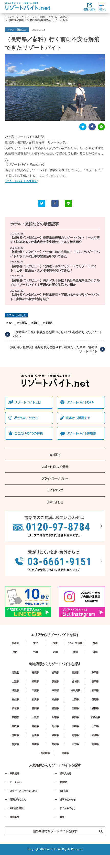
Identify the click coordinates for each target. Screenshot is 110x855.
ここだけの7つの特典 (28, 433)
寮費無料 (14, 773)
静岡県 (35, 708)
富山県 (15, 699)
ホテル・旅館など (25, 223)
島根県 (35, 726)
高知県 (75, 735)
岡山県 (55, 726)
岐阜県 (15, 708)
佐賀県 (15, 744)
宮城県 (75, 672)
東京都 (55, 690)
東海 (95, 643)
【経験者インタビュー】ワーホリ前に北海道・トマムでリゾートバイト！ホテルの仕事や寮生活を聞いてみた (55, 254)
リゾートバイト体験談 (81, 433)
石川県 (35, 699)
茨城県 (55, 681)
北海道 (15, 643)
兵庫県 (55, 717)
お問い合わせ (55, 502)
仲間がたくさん (18, 799)
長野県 (48, 322)
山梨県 (75, 699)
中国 (35, 652)
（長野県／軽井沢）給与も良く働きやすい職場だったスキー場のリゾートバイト (52, 349)
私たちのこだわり (26, 418)
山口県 (95, 726)
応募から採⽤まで (78, 418)
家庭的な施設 (17, 808)
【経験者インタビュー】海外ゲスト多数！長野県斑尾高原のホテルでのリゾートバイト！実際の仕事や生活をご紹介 (55, 282)
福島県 (35, 681)
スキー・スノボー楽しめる (23, 790)
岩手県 (55, 672)
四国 (55, 652)
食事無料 (14, 817)
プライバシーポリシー (55, 478)
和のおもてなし (68, 808)
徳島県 (15, 735)
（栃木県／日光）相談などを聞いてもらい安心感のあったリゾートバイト (57, 334)
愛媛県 (55, 735)
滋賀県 (95, 708)
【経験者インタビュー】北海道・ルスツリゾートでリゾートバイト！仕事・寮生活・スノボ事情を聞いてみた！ (53, 268)
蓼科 (36, 322)
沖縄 (95, 652)
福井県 (55, 699)
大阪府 (35, 717)
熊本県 (55, 744)
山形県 (15, 681)
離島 (62, 817)
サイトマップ (55, 490)
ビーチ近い (15, 782)
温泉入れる (65, 773)
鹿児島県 (45, 753)
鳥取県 (15, 726)
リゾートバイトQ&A (80, 402)
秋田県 (95, 672)
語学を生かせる (68, 799)
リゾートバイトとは (27, 402)
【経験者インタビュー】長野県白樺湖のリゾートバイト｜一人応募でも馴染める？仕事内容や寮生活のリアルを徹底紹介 (55, 240)
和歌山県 (95, 717)
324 (10, 322)
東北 (35, 643)
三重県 (75, 708)
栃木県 (75, 681)
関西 (15, 652)
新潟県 (95, 690)
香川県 (35, 735)
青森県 (35, 672)
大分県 (75, 744)
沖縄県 (65, 753)
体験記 (22, 322)
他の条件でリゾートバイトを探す (55, 831)
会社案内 (55, 454)
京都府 (15, 717)
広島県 (75, 726)
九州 (75, 652)
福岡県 (95, 735)
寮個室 (63, 782)
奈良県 (75, 717)
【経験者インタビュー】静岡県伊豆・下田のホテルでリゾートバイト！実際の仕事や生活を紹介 (55, 297)
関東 (55, 643)
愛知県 (55, 708)
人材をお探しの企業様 (55, 466)
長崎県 (35, 744)
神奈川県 (75, 690)
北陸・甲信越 (75, 643)
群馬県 (95, 681)
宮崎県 (95, 744)
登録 (89, 9)
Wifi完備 (64, 790)
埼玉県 (15, 690)
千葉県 (35, 690)
